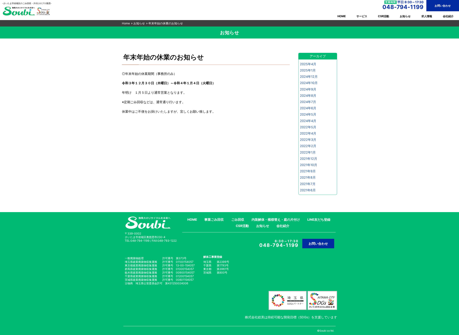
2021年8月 (308, 177)
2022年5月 (308, 127)
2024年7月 (308, 102)
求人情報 (426, 16)
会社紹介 (448, 16)
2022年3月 (308, 140)
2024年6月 (308, 108)
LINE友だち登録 (318, 219)
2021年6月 (308, 190)
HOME (341, 16)
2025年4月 (308, 64)
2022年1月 (308, 152)
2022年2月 (308, 146)
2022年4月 (308, 133)
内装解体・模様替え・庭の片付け (276, 219)
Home (126, 23)
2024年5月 (308, 114)
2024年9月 (308, 89)
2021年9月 (308, 171)
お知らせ (405, 16)
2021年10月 (308, 165)
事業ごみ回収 (214, 219)
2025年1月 (308, 70)
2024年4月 (308, 121)
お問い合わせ (443, 5)
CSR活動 (383, 16)
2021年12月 (308, 159)
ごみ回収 (237, 219)
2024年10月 (309, 83)
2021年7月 (308, 184)
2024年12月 (309, 76)
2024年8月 (308, 95)
